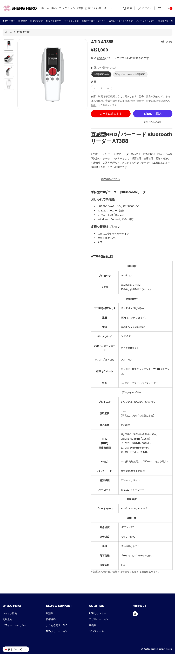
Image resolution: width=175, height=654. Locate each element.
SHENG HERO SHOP (161, 649)
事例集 (92, 625)
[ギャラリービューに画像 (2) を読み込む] (8, 58)
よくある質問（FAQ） (58, 625)
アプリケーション (98, 619)
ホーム (8, 32)
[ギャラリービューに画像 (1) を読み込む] (8, 45)
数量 (93, 82)
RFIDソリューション (57, 631)
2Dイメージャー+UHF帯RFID (130, 74)
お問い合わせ (136, 100)
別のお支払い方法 (152, 121)
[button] (127, 8)
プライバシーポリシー (15, 625)
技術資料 (51, 619)
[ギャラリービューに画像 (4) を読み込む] (8, 84)
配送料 (101, 58)
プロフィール (96, 631)
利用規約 (7, 619)
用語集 (49, 613)
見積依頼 (98, 100)
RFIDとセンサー (97, 613)
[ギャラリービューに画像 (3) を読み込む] (8, 71)
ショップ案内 (10, 613)
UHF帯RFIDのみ (101, 74)
